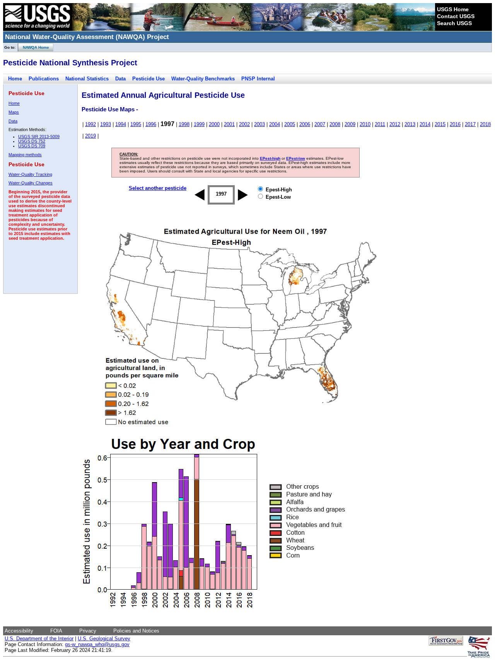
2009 (350, 124)
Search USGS (454, 23)
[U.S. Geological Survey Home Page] (37, 29)
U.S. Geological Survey (104, 638)
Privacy (87, 631)
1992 (90, 124)
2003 (259, 124)
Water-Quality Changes (31, 183)
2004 (274, 124)
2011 (380, 124)
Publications (44, 79)
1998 (184, 124)
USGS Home (453, 9)
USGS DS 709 (31, 145)
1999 (199, 124)
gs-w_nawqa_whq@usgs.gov (97, 644)
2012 (394, 124)
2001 (229, 124)
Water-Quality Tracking (30, 174)
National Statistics (87, 79)
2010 (365, 124)
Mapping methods (25, 154)
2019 (90, 136)
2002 (244, 124)
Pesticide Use (148, 79)
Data (120, 79)
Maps (14, 112)
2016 (455, 124)
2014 (425, 124)
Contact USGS (456, 16)
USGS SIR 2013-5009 (39, 136)
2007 (319, 124)
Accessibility (19, 631)
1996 (150, 124)
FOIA (56, 631)
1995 (135, 124)
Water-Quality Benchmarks (203, 79)
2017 (470, 124)
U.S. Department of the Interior (39, 638)
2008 (334, 124)
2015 (440, 124)
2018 (485, 124)
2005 (289, 124)
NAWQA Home (33, 47)
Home (15, 79)
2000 (214, 124)
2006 (304, 124)
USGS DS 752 (31, 141)
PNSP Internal (258, 79)
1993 (105, 124)
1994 (120, 124)
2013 (410, 124)
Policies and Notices (136, 631)
